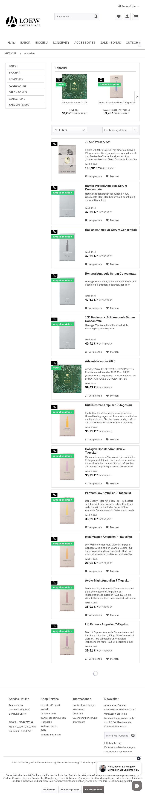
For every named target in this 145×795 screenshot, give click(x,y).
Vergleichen (95, 176)
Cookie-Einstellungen (84, 705)
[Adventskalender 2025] (74, 86)
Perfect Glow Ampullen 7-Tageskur (108, 492)
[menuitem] (76, 16)
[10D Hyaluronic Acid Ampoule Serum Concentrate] (67, 335)
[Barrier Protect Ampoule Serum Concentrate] (67, 203)
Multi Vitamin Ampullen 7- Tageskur (108, 536)
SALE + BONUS (18, 92)
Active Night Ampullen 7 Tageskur (107, 580)
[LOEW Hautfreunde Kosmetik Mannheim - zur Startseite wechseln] (33, 22)
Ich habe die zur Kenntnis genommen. (119, 747)
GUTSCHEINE (17, 98)
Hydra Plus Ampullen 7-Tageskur (116, 102)
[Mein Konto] (127, 16)
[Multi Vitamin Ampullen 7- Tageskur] (67, 554)
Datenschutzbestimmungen (119, 747)
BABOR (13, 66)
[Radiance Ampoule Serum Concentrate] (67, 247)
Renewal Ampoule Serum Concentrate (110, 273)
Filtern (63, 129)
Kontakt (45, 709)
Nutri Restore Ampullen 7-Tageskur (108, 405)
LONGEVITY (16, 79)
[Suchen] (95, 16)
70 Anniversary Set (97, 141)
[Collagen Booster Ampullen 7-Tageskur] (67, 466)
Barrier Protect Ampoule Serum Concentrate (106, 187)
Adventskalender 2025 (74, 102)
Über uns (77, 713)
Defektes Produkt (50, 705)
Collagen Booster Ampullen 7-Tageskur (105, 451)
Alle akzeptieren (70, 789)
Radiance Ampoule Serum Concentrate (111, 229)
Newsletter (78, 709)
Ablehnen (49, 789)
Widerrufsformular (51, 734)
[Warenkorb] (135, 16)
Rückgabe (46, 721)
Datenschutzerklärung (84, 717)
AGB (43, 730)
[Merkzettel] (118, 16)
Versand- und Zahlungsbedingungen (53, 715)
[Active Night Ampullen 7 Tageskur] (67, 598)
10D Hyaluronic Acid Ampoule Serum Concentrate (110, 319)
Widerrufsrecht (49, 726)
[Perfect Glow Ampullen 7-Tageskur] (67, 510)
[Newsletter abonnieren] (133, 735)
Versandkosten (64, 762)
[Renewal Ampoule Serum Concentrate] (67, 291)
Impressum (78, 721)
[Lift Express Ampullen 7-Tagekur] (67, 642)
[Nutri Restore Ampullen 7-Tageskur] (67, 422)
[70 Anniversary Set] (67, 159)
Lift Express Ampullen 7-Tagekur (107, 624)
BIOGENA (14, 72)
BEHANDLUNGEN (19, 105)
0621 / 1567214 (21, 722)
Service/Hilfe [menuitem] (128, 6)
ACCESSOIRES (18, 85)
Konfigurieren (93, 789)
